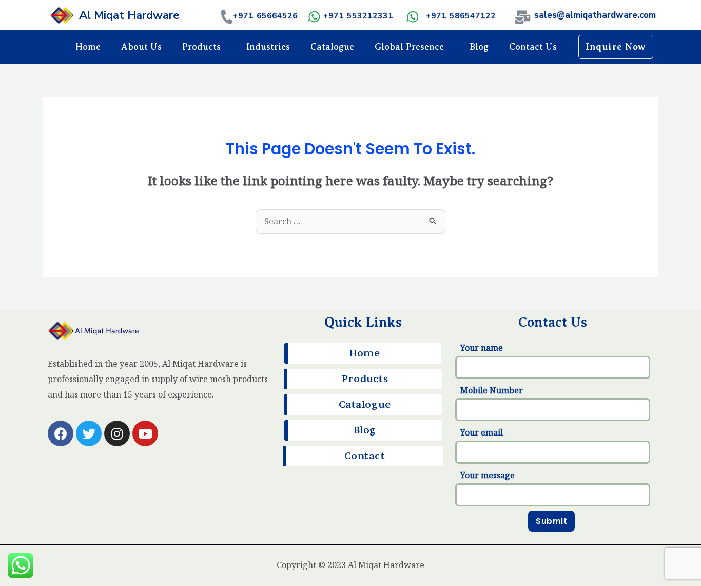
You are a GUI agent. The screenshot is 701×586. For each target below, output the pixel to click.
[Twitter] (89, 433)
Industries (268, 47)
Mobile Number (491, 390)
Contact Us (533, 47)
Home (88, 47)
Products (201, 47)
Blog (479, 47)
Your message (487, 475)
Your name (481, 347)
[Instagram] (117, 433)
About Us (141, 47)
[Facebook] (60, 433)
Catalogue (332, 47)
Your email (481, 432)
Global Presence (409, 47)
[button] (615, 47)
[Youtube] (145, 433)
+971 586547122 (461, 16)
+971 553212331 (358, 16)
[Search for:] (350, 221)
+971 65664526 (265, 16)
